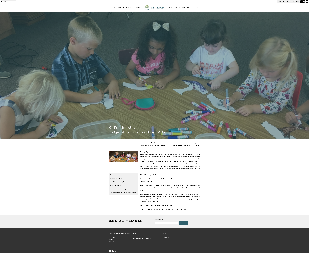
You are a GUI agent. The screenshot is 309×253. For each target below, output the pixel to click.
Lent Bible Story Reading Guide (118, 182)
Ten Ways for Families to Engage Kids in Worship (123, 192)
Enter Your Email (159, 219)
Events (177, 7)
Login (279, 1)
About (120, 7)
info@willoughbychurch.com (143, 238)
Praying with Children (115, 185)
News (171, 7)
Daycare (196, 7)
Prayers (129, 7)
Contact (292, 1)
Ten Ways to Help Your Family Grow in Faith (121, 189)
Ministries (185, 7)
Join (283, 1)
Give (287, 1)
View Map (111, 241)
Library (297, 1)
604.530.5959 (139, 236)
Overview (112, 175)
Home (114, 7)
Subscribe (183, 223)
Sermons (137, 7)
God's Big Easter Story (116, 178)
